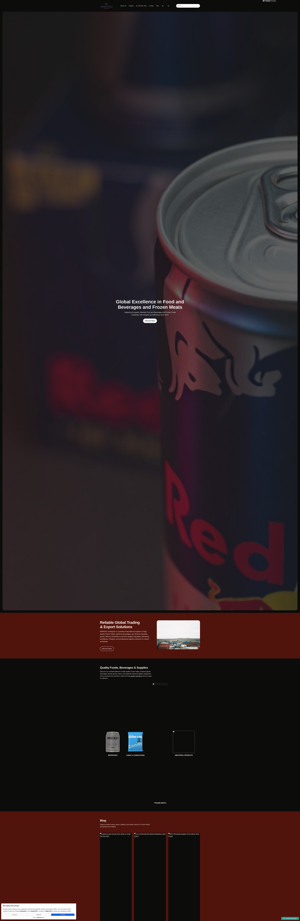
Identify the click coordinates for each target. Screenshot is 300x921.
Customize (14, 914)
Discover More (150, 321)
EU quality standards (135, 676)
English (268, 0)
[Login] (162, 5)
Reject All (39, 914)
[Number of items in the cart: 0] (168, 5)
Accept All (63, 914)
